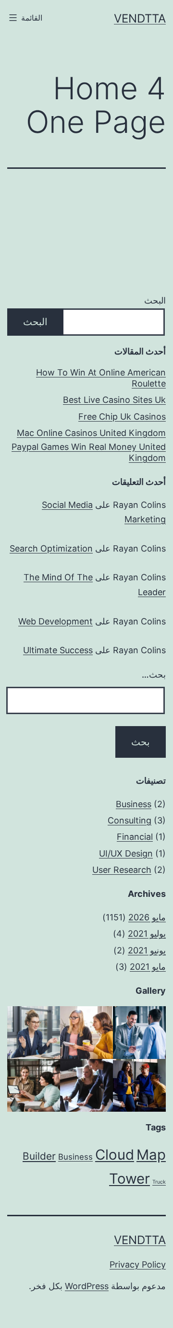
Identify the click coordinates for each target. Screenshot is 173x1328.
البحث (155, 300)
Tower (129, 1178)
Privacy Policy (138, 1264)
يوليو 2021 (147, 933)
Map (151, 1154)
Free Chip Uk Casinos (122, 416)
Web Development (55, 621)
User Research (121, 870)
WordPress (87, 1286)
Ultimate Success (58, 650)
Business (133, 804)
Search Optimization (51, 548)
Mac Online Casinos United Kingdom (91, 433)
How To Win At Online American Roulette (101, 377)
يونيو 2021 (147, 950)
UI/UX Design (126, 853)
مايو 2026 (147, 917)
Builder (39, 1156)
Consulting (129, 820)
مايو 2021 (148, 967)
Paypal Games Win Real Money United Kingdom (89, 452)
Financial (135, 837)
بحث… (154, 675)
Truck (159, 1182)
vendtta (140, 18)
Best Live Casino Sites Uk (114, 400)
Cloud (114, 1154)
